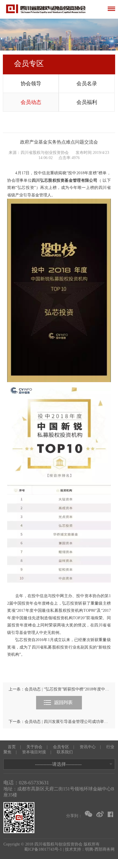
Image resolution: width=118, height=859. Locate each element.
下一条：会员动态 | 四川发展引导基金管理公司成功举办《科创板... (59, 721)
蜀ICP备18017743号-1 (43, 849)
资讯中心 (88, 747)
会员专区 (61, 747)
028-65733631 (34, 783)
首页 (12, 747)
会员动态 (31, 102)
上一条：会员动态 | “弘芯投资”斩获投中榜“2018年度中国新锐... (59, 689)
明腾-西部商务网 (100, 849)
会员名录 (86, 83)
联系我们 (65, 752)
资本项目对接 (34, 752)
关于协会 (34, 747)
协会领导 (31, 83)
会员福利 (86, 102)
